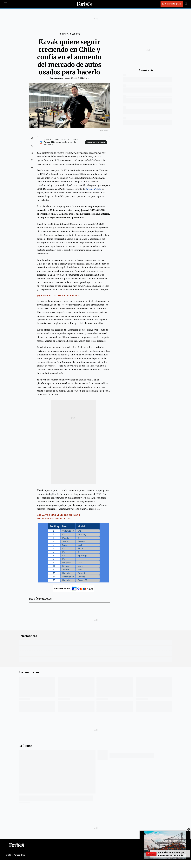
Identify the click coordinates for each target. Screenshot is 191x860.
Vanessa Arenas (56, 78)
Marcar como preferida (96, 142)
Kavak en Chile (93, 188)
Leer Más (151, 854)
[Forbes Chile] (84, 4)
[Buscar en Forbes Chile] (186, 4)
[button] (188, 829)
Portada (63, 34)
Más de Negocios (40, 598)
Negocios (75, 34)
